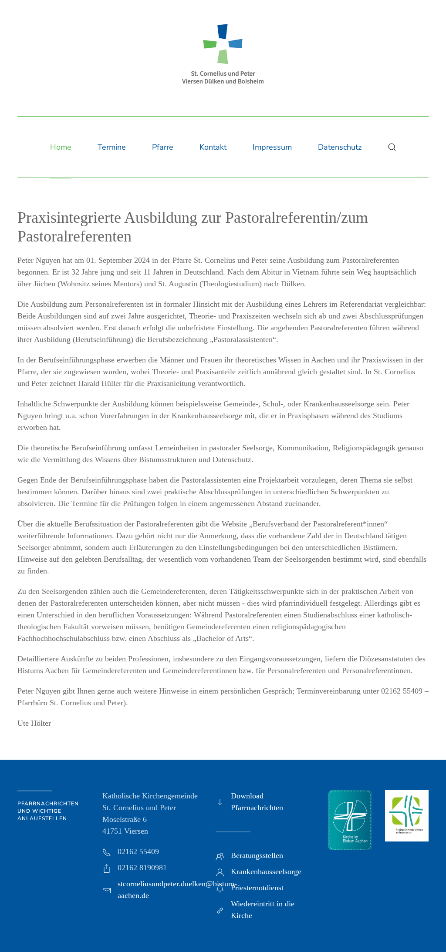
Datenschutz (340, 147)
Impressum (272, 147)
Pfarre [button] (162, 147)
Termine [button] (112, 147)
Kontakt (212, 147)
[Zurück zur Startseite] (223, 53)
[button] (392, 147)
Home (60, 147)
